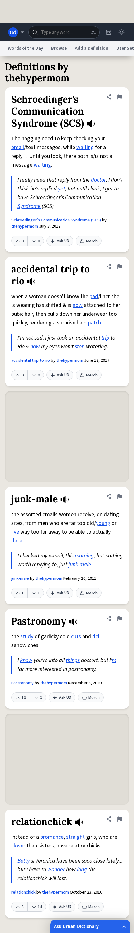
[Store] (108, 32)
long (82, 869)
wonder (56, 869)
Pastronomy (22, 683)
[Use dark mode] (121, 32)
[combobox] (64, 32)
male (85, 564)
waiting (85, 147)
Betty (23, 861)
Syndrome (29, 206)
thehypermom (24, 226)
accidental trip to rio (30, 360)
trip (105, 338)
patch (94, 323)
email (17, 147)
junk (73, 564)
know (26, 660)
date (16, 541)
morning (84, 556)
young (103, 523)
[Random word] (93, 32)
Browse (59, 48)
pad (93, 296)
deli (96, 636)
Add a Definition (91, 48)
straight (75, 837)
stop (80, 346)
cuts (76, 636)
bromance (52, 837)
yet (61, 189)
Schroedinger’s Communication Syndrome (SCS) (56, 220)
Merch (92, 241)
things (73, 660)
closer (18, 846)
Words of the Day (25, 48)
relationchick (23, 892)
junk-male (20, 578)
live (15, 532)
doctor (98, 180)
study (26, 636)
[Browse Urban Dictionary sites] (16, 32)
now (78, 305)
